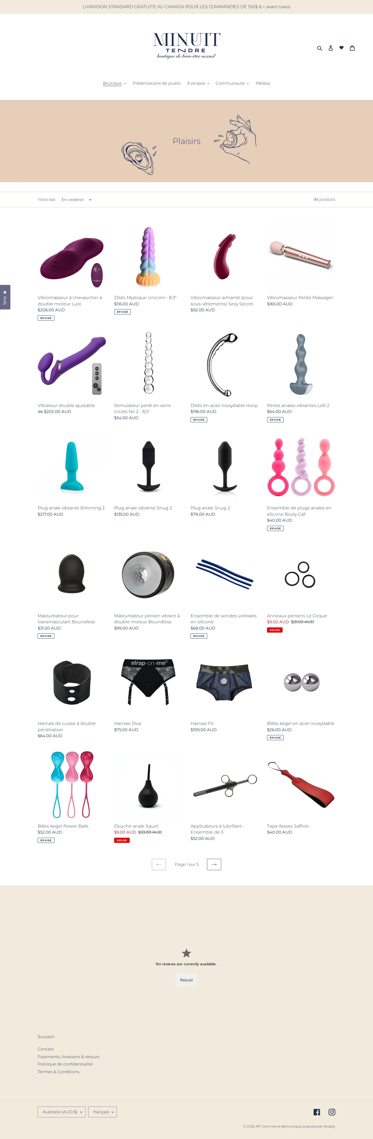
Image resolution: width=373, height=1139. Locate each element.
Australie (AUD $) (60, 1111)
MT (258, 1126)
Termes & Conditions (58, 1071)
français (101, 1111)
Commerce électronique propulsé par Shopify (298, 1126)
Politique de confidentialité (65, 1064)
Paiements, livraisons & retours (68, 1056)
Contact (46, 1049)
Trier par (46, 200)
